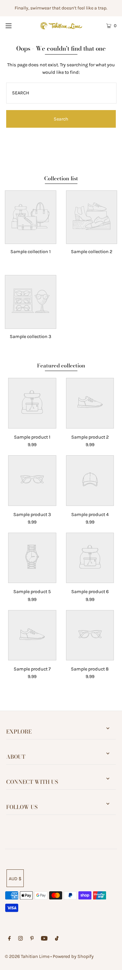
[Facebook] (9, 939)
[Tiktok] (57, 939)
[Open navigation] (16, 25)
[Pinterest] (32, 939)
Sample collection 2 (91, 251)
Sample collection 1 (30, 251)
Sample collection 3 (30, 336)
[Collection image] (30, 239)
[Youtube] (44, 939)
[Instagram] (20, 939)
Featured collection (61, 365)
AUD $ (15, 878)
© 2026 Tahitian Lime (27, 956)
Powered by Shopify (73, 956)
